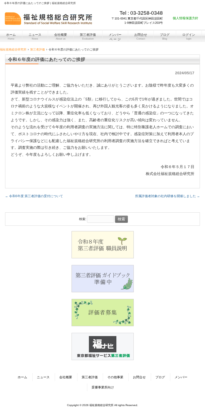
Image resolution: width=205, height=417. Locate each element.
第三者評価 (90, 377)
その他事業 (115, 377)
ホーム (22, 377)
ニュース (43, 377)
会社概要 (65, 377)
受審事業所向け (103, 387)
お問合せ (139, 377)
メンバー (181, 377)
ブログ (160, 377)
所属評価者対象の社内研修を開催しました (167, 196)
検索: (82, 219)
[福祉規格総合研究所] (48, 23)
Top (192, 404)
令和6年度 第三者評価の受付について (34, 196)
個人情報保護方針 (185, 18)
